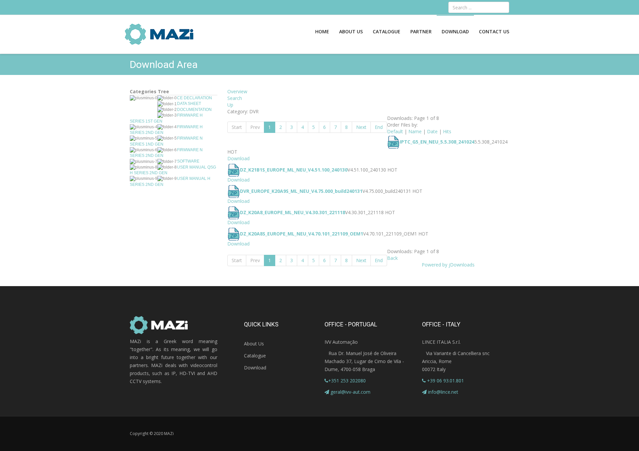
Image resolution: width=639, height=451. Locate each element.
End (379, 127)
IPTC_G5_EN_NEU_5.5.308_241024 (437, 142)
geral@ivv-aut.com (350, 392)
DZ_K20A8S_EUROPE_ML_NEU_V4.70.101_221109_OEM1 (301, 233)
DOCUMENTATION (194, 109)
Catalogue (386, 31)
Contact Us (494, 31)
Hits (447, 131)
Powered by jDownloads (448, 264)
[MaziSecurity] (159, 34)
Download (455, 31)
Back (392, 258)
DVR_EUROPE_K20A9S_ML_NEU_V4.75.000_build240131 (301, 191)
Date (432, 131)
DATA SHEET (189, 103)
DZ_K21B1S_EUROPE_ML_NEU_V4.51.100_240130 (293, 170)
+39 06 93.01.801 (445, 380)
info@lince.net (443, 392)
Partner (421, 31)
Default (395, 131)
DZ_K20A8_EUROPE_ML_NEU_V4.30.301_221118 (292, 212)
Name (415, 131)
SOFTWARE (188, 161)
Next (361, 127)
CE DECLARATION (194, 98)
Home (322, 31)
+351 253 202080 (347, 380)
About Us (351, 31)
